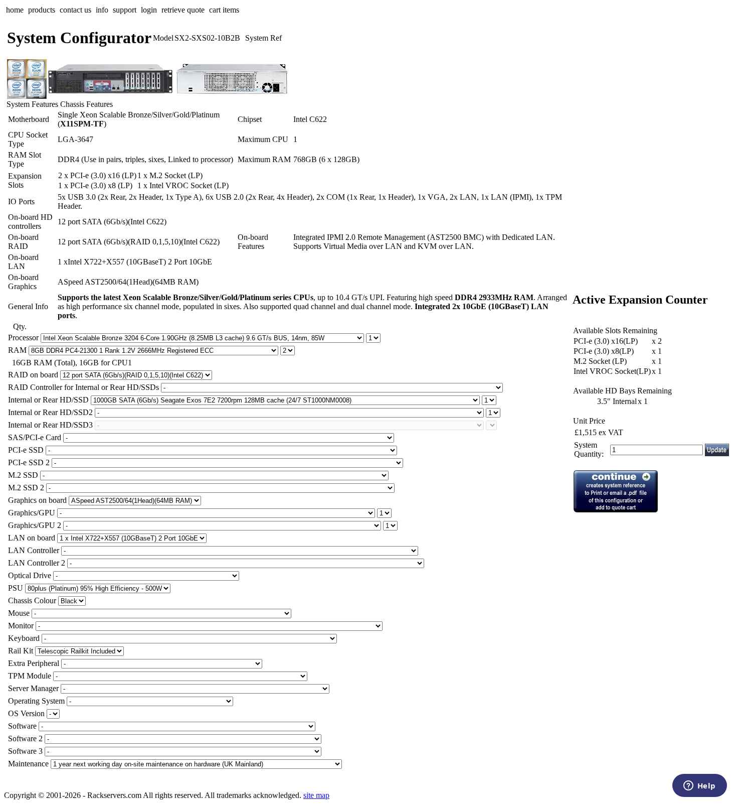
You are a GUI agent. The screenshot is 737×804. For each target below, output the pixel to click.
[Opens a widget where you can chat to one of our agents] (699, 786)
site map (316, 795)
